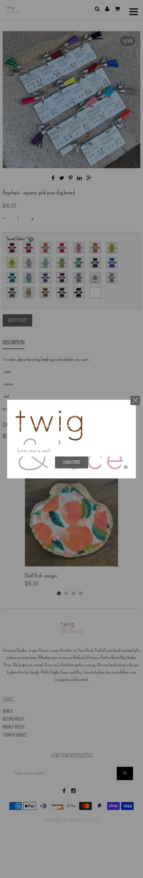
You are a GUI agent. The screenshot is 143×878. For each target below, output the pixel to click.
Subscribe (71, 462)
